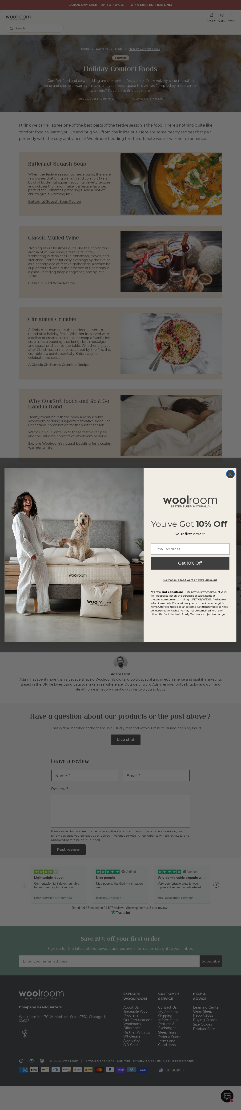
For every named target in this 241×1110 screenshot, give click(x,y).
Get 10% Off (190, 563)
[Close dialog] (230, 474)
